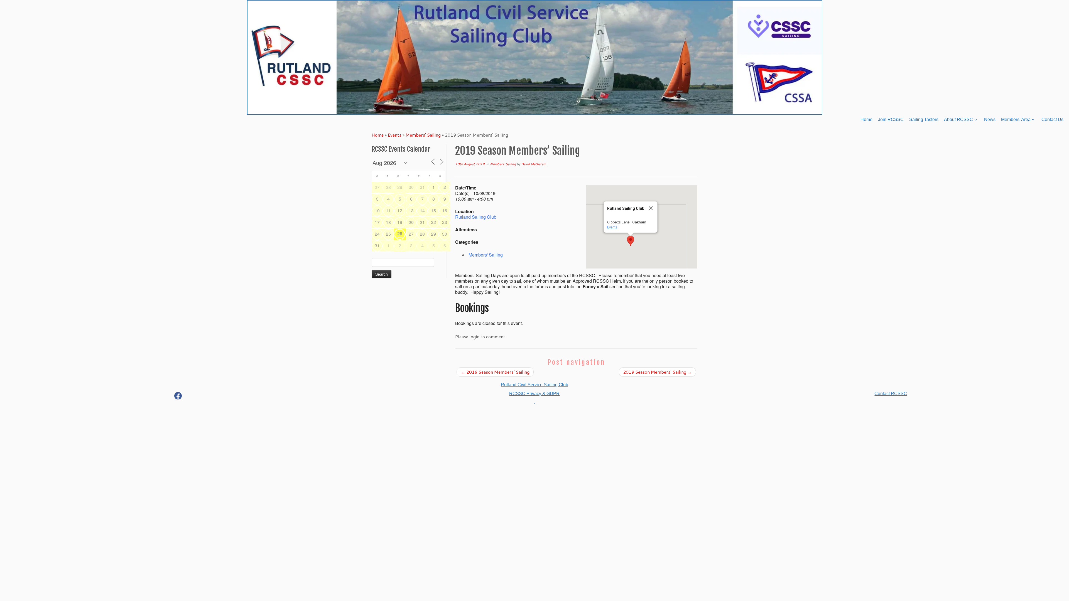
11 (388, 210)
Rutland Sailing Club (475, 217)
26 (399, 233)
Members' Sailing (423, 135)
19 (399, 222)
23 (444, 222)
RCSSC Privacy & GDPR (534, 393)
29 (399, 187)
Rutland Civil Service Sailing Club (534, 384)
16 (444, 210)
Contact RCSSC (890, 393)
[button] (630, 241)
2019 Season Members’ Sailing (495, 372)
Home (378, 135)
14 (422, 210)
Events (394, 135)
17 (377, 222)
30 (411, 187)
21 (422, 222)
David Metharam (533, 164)
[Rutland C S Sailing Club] (178, 397)
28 (388, 187)
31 (422, 187)
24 (377, 234)
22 (433, 222)
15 (433, 210)
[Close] (651, 208)
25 (388, 234)
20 (411, 222)
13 (411, 210)
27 (377, 187)
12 (399, 210)
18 (388, 222)
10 (377, 210)
